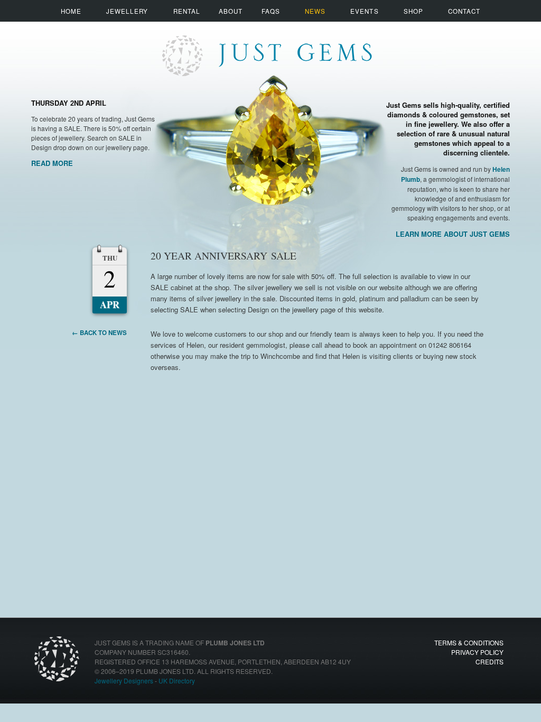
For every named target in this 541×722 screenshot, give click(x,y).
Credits (489, 661)
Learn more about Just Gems (453, 234)
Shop (413, 10)
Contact (464, 10)
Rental (186, 10)
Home (71, 10)
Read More (52, 163)
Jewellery (127, 10)
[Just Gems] (266, 46)
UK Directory (176, 680)
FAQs (271, 10)
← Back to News (99, 332)
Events (364, 10)
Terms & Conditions (468, 642)
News (315, 10)
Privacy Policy (477, 651)
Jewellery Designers (124, 680)
